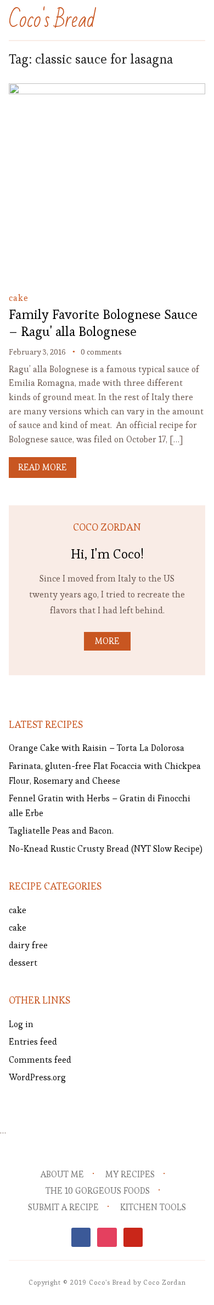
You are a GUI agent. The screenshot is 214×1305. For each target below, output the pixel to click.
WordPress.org (37, 1077)
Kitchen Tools (153, 1207)
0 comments (101, 352)
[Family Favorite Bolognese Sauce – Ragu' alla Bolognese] (107, 90)
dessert (23, 962)
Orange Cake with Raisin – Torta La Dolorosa (96, 748)
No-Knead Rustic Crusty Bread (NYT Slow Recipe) (105, 848)
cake (19, 298)
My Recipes (130, 1174)
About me (62, 1174)
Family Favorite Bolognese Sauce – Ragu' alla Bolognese (103, 323)
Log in (21, 1024)
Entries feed (33, 1041)
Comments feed (40, 1059)
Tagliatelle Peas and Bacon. (61, 830)
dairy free (28, 945)
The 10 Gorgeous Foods (98, 1190)
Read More (42, 467)
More (107, 641)
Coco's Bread (52, 20)
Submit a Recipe (63, 1207)
